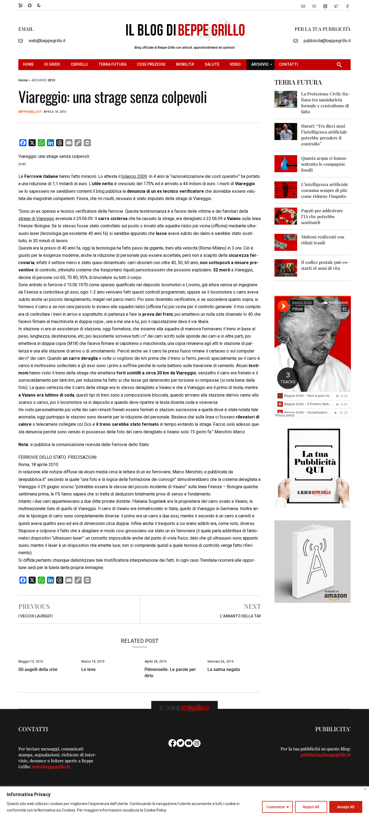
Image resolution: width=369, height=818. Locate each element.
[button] (23, 5)
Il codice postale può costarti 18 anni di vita (325, 265)
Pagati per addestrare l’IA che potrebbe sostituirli (322, 216)
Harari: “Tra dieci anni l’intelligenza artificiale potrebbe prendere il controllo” (324, 135)
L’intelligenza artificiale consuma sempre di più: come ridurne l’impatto (324, 190)
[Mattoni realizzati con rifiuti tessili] (285, 242)
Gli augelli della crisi (37, 669)
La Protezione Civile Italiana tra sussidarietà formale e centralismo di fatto (325, 102)
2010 (51, 80)
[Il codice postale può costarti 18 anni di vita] (285, 267)
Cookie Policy (155, 810)
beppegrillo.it (29, 112)
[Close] (365, 789)
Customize (275, 807)
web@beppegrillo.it (47, 40)
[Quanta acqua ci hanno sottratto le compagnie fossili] (285, 163)
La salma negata (223, 669)
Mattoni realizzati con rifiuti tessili (322, 239)
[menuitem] (29, 64)
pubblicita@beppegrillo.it (327, 40)
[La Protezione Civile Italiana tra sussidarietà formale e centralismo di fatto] (285, 99)
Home (23, 80)
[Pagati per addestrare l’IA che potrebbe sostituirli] (285, 215)
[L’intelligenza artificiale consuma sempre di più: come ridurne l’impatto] (285, 189)
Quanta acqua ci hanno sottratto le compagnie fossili (323, 164)
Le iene (88, 669)
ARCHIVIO (39, 80)
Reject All (311, 807)
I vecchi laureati (35, 616)
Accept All (345, 807)
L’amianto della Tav (240, 616)
